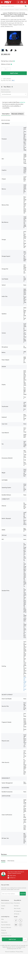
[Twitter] (21, 922)
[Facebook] (16, 922)
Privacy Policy (19, 951)
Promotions (17, 903)
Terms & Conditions (10, 951)
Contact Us (4, 933)
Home (2, 9)
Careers (3, 905)
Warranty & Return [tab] (17, 114)
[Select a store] (18, 2)
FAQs (2, 919)
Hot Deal (16, 905)
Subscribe (22, 893)
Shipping (3, 930)
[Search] (25, 6)
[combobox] (14, 6)
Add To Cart (14, 73)
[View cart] (25, 2)
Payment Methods (5, 924)
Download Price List (6, 935)
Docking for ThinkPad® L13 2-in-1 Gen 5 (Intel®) (24, 684)
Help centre (13, 875)
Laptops (17, 9)
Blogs (2, 908)
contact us (22, 102)
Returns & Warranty (6, 927)
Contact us (12, 877)
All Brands (16, 914)
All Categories (17, 911)
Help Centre (4, 922)
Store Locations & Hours (7, 903)
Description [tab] (6, 114)
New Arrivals (17, 908)
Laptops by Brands (24, 9)
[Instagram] (21, 926)
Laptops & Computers (9, 9)
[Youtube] (16, 926)
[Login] (21, 2)
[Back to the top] (25, 939)
